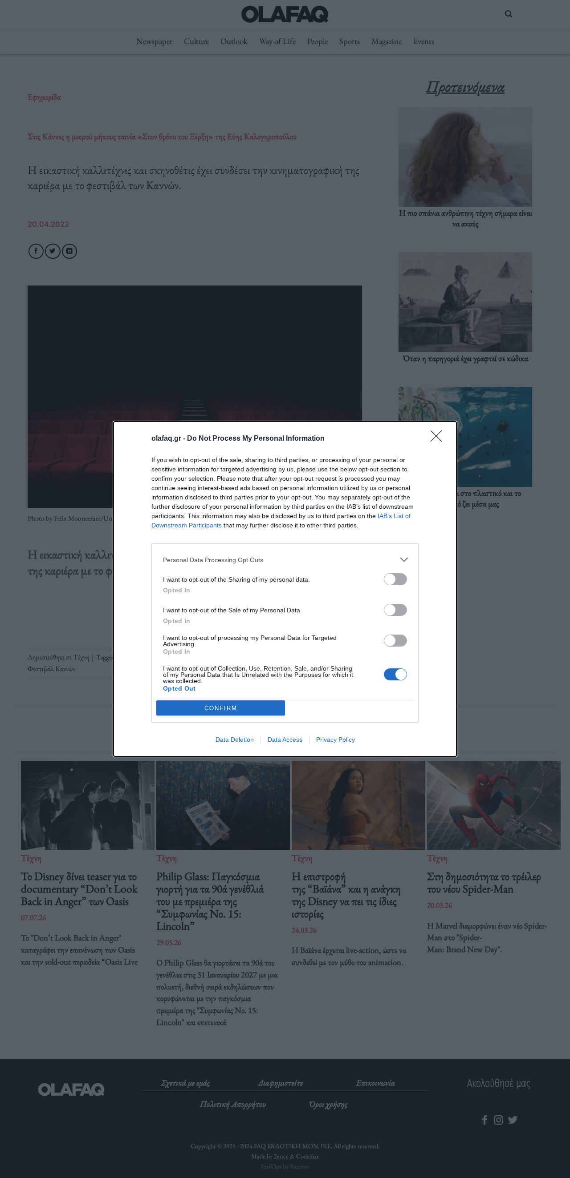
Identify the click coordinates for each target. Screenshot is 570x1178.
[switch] (395, 579)
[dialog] (285, 589)
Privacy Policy (335, 739)
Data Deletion (235, 739)
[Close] (439, 438)
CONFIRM (220, 708)
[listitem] (285, 559)
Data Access (285, 739)
